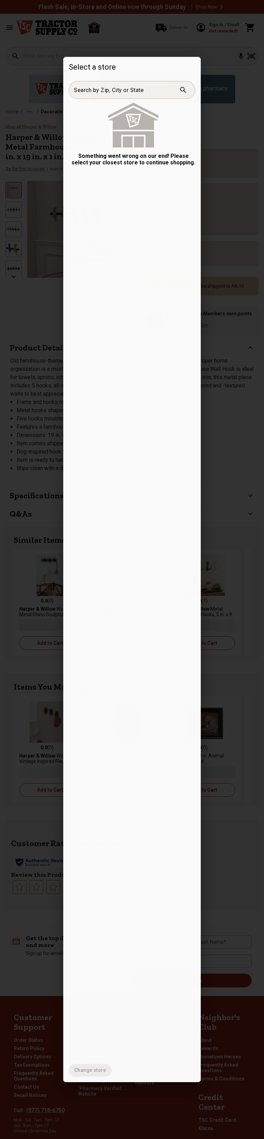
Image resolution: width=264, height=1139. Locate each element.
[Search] (183, 90)
